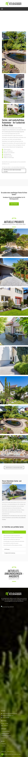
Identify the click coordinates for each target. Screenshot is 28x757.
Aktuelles (4, 743)
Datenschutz (10, 751)
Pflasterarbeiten (5, 733)
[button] (2, 754)
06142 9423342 (14, 203)
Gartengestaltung (5, 731)
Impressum (3, 751)
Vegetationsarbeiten (6, 735)
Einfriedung (4, 737)
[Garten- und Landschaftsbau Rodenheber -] (14, 3)
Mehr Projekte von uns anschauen (14, 467)
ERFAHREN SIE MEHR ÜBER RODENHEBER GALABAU (12, 170)
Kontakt (3, 745)
